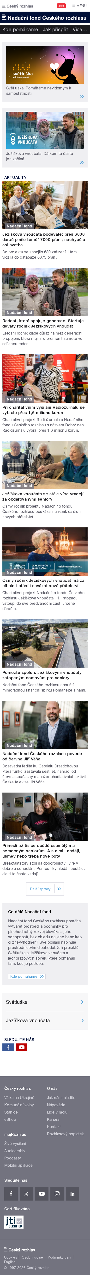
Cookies (10, 1257)
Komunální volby (19, 1105)
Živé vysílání (15, 1143)
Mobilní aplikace (18, 1165)
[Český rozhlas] (17, 6)
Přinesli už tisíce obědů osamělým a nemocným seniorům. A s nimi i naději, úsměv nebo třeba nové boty (41, 851)
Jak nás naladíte (61, 1097)
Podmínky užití (59, 1257)
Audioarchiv (14, 1151)
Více (80, 29)
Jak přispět (55, 29)
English (10, 1262)
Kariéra (53, 1119)
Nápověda (56, 1105)
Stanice (11, 1112)
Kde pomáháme (20, 29)
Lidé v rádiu (57, 1112)
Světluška (17, 1002)
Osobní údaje (32, 1257)
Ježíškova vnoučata (28, 1020)
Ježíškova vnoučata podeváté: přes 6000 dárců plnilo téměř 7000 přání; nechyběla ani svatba (43, 239)
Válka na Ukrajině (19, 1097)
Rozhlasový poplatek (65, 1134)
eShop (10, 1119)
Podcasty (12, 1158)
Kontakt (54, 1126)
